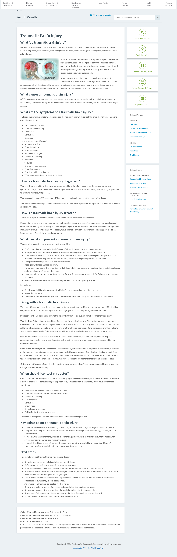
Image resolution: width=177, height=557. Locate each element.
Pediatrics (134, 151)
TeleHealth (134, 155)
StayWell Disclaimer (96, 548)
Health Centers (29, 4)
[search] (135, 17)
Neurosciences (136, 146)
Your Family (103, 3)
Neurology (134, 124)
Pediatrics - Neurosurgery (140, 132)
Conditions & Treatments (7, 4)
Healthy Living (149, 4)
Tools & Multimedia (169, 4)
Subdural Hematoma (138, 183)
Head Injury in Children (139, 199)
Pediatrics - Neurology (139, 128)
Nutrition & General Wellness (76, 5)
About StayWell (79, 548)
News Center (125, 4)
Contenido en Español (102, 15)
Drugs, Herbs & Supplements (52, 4)
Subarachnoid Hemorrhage (140, 179)
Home (19, 10)
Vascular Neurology (137, 137)
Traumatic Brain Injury (138, 187)
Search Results (27, 17)
